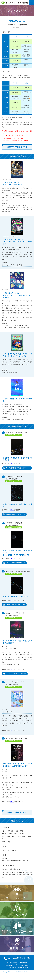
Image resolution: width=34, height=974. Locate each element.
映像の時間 (26, 46)
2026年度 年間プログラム (17, 147)
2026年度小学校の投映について (15, 514)
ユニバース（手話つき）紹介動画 (16, 673)
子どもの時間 (26, 55)
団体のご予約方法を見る (16, 812)
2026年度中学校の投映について (15, 604)
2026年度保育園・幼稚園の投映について (18, 468)
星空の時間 (15, 51)
